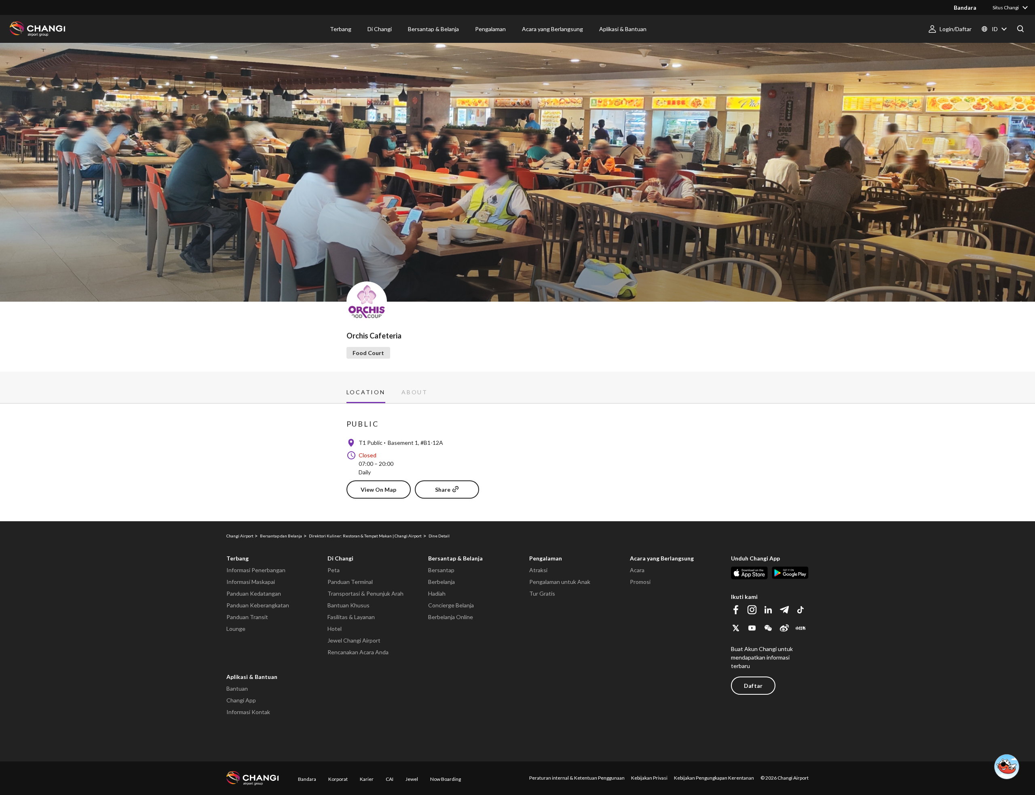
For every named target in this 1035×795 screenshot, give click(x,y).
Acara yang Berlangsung (662, 558)
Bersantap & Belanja (455, 558)
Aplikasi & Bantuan (251, 676)
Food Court (368, 352)
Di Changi (340, 558)
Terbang (237, 558)
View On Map (378, 489)
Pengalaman (545, 558)
